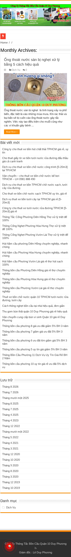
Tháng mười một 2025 (15, 397)
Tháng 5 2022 (10, 437)
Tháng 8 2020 (10, 471)
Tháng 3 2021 (10, 448)
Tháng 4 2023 (10, 420)
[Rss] (35, 548)
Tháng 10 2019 (11, 487)
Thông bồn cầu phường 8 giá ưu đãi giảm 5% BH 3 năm (35, 325)
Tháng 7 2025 (10, 409)
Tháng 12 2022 (11, 426)
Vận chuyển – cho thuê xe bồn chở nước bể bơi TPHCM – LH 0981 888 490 (30, 177)
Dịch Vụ (16, 70)
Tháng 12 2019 (11, 482)
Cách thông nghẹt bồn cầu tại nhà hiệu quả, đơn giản (33, 305)
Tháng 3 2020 (10, 476)
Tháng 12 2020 (11, 454)
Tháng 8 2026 (10, 386)
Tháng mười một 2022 (15, 431)
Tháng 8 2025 (10, 403)
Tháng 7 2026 (10, 392)
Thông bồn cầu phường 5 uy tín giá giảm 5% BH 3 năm (35, 349)
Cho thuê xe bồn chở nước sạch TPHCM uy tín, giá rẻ (34, 193)
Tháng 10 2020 (11, 459)
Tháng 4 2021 (10, 442)
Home (4, 42)
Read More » (11, 132)
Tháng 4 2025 (10, 414)
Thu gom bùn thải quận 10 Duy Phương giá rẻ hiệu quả (34, 311)
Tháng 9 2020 (10, 465)
